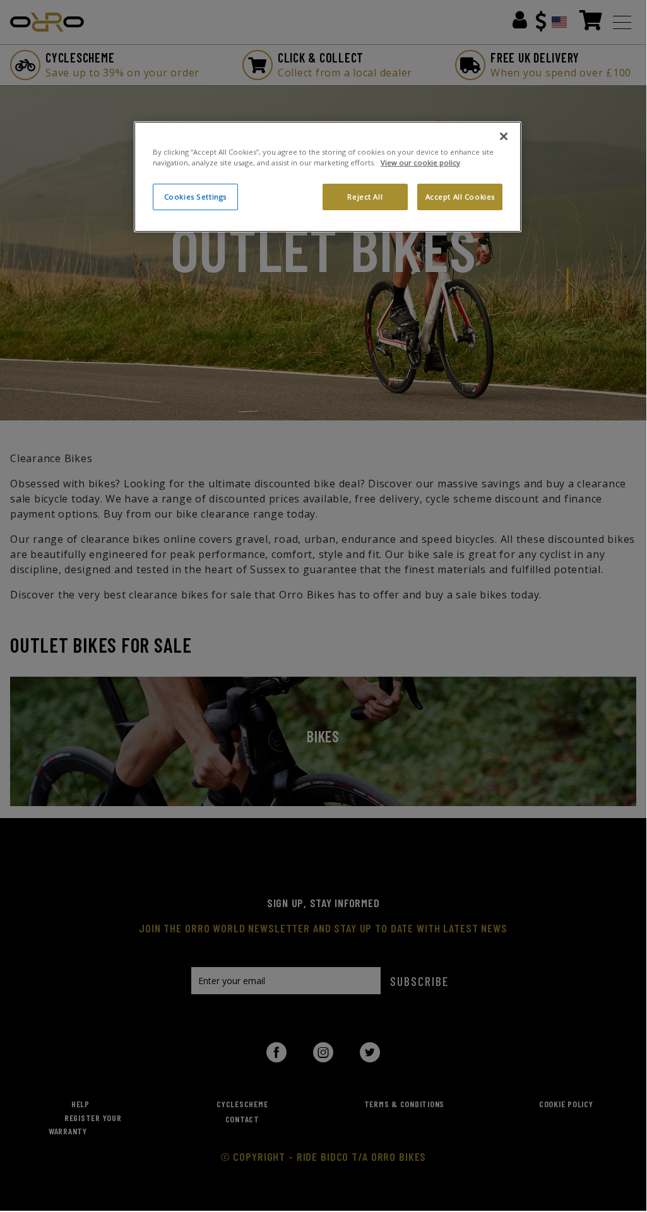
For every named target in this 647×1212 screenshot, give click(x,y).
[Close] (504, 136)
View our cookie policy (420, 162)
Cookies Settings (195, 196)
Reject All (365, 196)
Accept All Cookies (460, 196)
